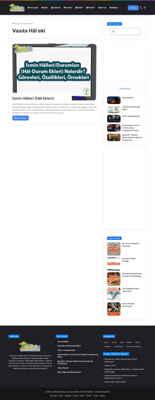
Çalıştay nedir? (110, 365)
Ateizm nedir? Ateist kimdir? (115, 382)
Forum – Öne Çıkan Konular (116, 354)
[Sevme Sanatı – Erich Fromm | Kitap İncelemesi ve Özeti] (113, 128)
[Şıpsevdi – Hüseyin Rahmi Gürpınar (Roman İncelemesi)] (113, 137)
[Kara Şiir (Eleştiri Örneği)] (113, 264)
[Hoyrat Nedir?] (113, 100)
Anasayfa (17, 23)
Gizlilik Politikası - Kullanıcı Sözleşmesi (95, 392)
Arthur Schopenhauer (131, 116)
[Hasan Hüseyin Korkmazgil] (113, 309)
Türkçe (69, 8)
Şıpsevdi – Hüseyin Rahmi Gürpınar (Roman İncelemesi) (132, 137)
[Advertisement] (125, 61)
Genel (106, 342)
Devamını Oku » (20, 118)
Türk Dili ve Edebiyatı (133, 346)
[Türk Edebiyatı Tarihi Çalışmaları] (113, 294)
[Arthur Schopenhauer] (113, 118)
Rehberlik (107, 346)
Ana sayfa (34, 8)
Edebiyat (56, 8)
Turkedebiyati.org (59, 392)
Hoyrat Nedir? (128, 98)
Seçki (45, 8)
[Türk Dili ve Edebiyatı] (17, 7)
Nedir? (80, 8)
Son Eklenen (125, 89)
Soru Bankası (118, 346)
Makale (129, 342)
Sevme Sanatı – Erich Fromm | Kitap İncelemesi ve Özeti (130, 127)
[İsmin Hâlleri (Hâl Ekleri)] (54, 72)
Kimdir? (91, 8)
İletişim (114, 8)
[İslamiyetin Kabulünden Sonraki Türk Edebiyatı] (113, 279)
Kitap (122, 342)
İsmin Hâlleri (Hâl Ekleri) (33, 98)
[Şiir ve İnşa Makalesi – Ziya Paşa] (113, 249)
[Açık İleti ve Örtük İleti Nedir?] (113, 109)
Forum (103, 8)
